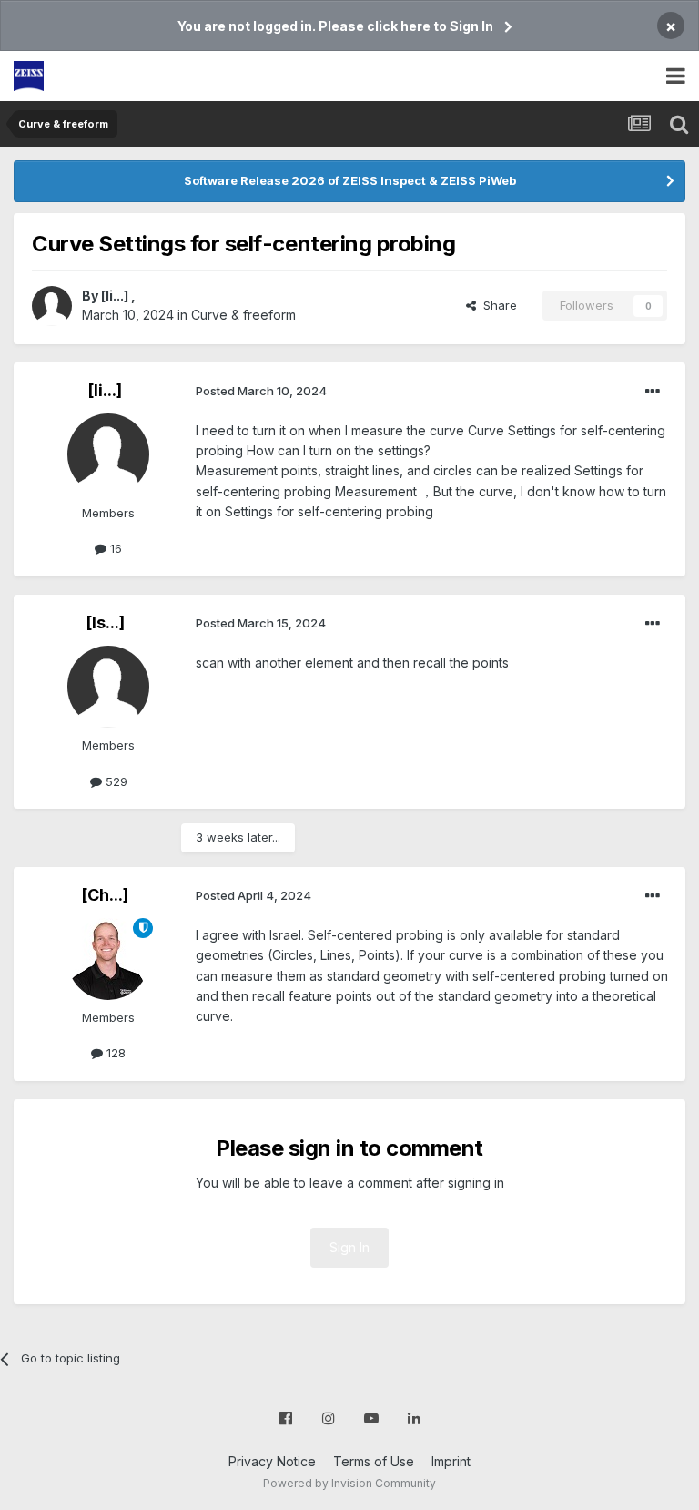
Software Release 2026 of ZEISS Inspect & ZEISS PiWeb (350, 180)
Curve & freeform (243, 314)
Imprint (451, 1461)
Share (496, 305)
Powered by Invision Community (349, 1483)
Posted (261, 390)
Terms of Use (373, 1461)
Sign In (349, 1247)
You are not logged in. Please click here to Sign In (335, 26)
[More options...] (652, 392)
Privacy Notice (272, 1461)
